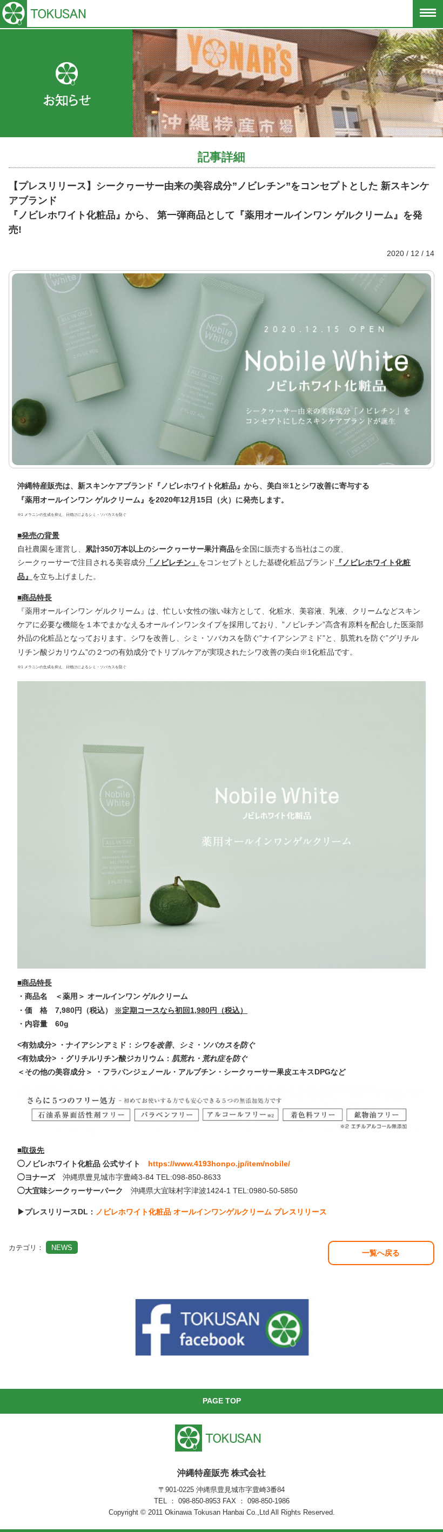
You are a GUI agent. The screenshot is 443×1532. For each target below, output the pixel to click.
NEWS (61, 1248)
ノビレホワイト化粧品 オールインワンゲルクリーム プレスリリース (211, 1211)
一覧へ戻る (381, 1252)
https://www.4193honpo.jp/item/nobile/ (219, 1163)
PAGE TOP (222, 1400)
